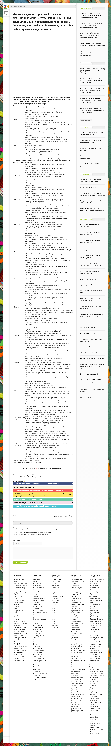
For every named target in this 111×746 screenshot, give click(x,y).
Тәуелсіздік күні (38, 671)
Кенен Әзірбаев (76, 679)
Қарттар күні (37, 644)
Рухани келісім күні (39, 650)
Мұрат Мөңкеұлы (95, 598)
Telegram (35, 477)
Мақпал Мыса (94, 588)
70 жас (54, 621)
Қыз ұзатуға (56, 581)
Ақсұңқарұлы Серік (77, 594)
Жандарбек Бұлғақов (78, 650)
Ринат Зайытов (94, 646)
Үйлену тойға (56, 579)
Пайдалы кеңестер (20, 646)
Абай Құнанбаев (76, 579)
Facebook (16, 477)
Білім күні (36, 638)
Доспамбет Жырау (77, 644)
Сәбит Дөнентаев (95, 656)
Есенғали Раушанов (77, 698)
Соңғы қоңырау (38, 627)
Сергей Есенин (94, 659)
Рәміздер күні (37, 631)
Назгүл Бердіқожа (95, 623)
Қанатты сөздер (19, 642)
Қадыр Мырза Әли (77, 688)
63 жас (54, 619)
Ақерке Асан (75, 590)
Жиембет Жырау (76, 659)
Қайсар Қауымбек (77, 690)
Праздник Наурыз (39, 600)
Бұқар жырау (75, 642)
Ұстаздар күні (37, 646)
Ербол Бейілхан (76, 700)
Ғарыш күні (36, 604)
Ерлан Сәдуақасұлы (77, 711)
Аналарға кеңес (19, 661)
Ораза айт (55, 625)
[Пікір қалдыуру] (6, 13)
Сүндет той (55, 588)
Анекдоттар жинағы (20, 623)
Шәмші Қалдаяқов (95, 709)
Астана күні (36, 634)
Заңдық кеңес (18, 652)
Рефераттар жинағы (21, 600)
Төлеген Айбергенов (96, 675)
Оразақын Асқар (95, 644)
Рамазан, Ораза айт (39, 677)
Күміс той (55, 602)
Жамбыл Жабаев (76, 646)
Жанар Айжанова (77, 648)
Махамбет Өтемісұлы (96, 579)
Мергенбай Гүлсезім (88, 203)
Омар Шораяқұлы (95, 636)
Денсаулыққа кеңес (20, 650)
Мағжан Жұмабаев (95, 581)
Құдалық (55, 583)
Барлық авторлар (85, 120)
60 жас (54, 617)
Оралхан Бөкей (94, 642)
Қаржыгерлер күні (39, 659)
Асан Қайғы (75, 596)
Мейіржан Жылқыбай (89, 182)
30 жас (54, 609)
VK (21, 477)
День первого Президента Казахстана (37, 667)
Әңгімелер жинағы (20, 627)
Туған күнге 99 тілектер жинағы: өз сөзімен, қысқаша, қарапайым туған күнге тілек (42, 530)
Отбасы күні (37, 640)
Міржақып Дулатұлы (96, 619)
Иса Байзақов (75, 671)
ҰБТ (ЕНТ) (17, 644)
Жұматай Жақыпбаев (78, 661)
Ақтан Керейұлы (76, 588)
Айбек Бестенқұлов (77, 606)
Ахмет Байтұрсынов (77, 581)
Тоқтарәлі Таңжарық (96, 673)
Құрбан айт (37, 679)
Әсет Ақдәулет (75, 615)
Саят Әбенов (93, 654)
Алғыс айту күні (38, 592)
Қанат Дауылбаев (77, 684)
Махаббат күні (38, 606)
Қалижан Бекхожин (77, 692)
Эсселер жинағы (19, 621)
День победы (37, 625)
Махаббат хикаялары (21, 640)
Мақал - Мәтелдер (20, 592)
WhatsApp (27, 477)
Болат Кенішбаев (76, 640)
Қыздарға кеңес (19, 656)
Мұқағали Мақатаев (96, 617)
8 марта (35, 596)
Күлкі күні (36, 602)
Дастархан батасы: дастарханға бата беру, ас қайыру (32, 534)
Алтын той (55, 600)
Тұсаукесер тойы (57, 596)
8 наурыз (36, 594)
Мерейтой (55, 586)
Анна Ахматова (76, 609)
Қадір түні (55, 627)
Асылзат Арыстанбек (78, 604)
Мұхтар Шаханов (95, 621)
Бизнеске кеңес (19, 648)
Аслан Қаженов (76, 598)
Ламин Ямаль (86, 83)
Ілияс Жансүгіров (95, 734)
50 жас (54, 613)
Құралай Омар (76, 696)
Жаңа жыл (36, 579)
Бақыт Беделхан (76, 617)
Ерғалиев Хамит (76, 709)
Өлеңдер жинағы (20, 615)
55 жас (54, 615)
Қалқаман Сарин (76, 686)
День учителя (37, 648)
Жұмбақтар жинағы (20, 594)
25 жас (54, 606)
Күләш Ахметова (76, 681)
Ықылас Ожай (94, 732)
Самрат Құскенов (87, 135)
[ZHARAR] (6, 6)
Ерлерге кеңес (19, 654)
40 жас (54, 611)
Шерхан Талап (94, 711)
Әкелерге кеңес (19, 659)
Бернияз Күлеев (76, 634)
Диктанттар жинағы (20, 583)
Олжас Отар (93, 640)
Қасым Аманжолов (77, 694)
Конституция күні (39, 636)
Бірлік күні (36, 609)
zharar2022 (63, 516)
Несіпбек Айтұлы (95, 625)
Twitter (42, 477)
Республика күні (38, 652)
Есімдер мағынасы (20, 634)
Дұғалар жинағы (19, 636)
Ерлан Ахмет (75, 707)
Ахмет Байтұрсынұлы (89, 17)
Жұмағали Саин (76, 663)
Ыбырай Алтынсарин (96, 729)
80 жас (54, 623)
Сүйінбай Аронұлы (95, 652)
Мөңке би (92, 606)
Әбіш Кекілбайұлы (77, 613)
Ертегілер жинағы (20, 631)
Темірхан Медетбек (96, 671)
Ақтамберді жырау (77, 592)
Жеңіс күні (36, 623)
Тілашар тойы (56, 590)
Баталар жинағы (19, 629)
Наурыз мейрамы (39, 598)
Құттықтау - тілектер (21, 638)
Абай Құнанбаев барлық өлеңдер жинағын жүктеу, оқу (32, 532)
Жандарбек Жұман (77, 652)
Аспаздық (17, 625)
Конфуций (85, 73)
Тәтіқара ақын (94, 669)
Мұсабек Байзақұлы (96, 600)
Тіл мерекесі (37, 642)
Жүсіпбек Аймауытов (78, 669)
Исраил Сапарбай (77, 677)
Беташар (55, 598)
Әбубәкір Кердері (77, 611)
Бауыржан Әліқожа (77, 623)
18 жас (54, 604)
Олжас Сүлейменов (96, 638)
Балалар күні (37, 629)
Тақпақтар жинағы (20, 586)
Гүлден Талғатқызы (97, 211)
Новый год (36, 581)
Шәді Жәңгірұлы (95, 702)
